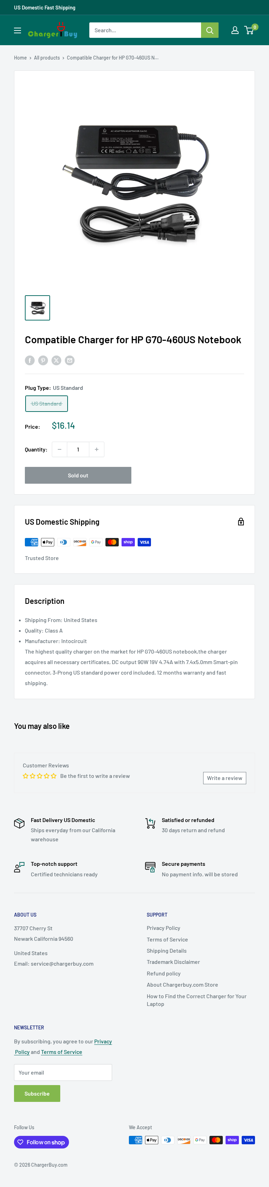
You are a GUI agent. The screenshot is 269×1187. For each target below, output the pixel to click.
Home (20, 58)
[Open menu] (17, 30)
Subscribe (37, 1093)
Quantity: (36, 449)
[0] (249, 30)
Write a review (224, 777)
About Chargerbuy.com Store (182, 984)
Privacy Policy (163, 927)
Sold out (78, 475)
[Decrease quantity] (59, 449)
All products (47, 58)
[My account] (235, 30)
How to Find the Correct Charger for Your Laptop (197, 1000)
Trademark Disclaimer (173, 961)
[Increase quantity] (96, 449)
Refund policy (164, 973)
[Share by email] (70, 359)
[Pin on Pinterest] (43, 359)
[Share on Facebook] (30, 359)
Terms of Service (167, 939)
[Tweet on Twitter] (56, 359)
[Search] (210, 30)
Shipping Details (167, 950)
